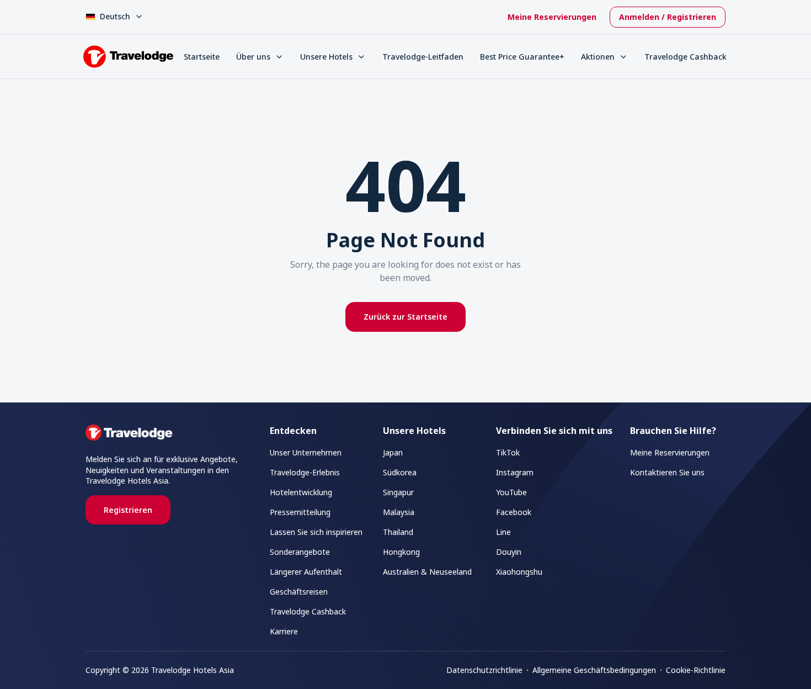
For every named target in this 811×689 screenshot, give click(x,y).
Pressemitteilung (300, 512)
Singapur (398, 492)
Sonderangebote (300, 552)
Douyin (508, 552)
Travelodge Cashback (685, 56)
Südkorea (400, 472)
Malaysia (398, 512)
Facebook (513, 512)
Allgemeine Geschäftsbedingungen (594, 670)
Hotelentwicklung (301, 492)
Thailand (398, 532)
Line (503, 532)
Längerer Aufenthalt (306, 571)
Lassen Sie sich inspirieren (316, 532)
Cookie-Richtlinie (695, 670)
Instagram (514, 472)
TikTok (508, 452)
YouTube (511, 492)
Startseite (202, 56)
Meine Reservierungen (552, 17)
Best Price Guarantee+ (522, 56)
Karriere (284, 631)
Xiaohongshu (519, 571)
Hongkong (401, 552)
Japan (393, 452)
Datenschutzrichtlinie (484, 670)
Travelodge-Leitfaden (422, 56)
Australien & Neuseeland (427, 571)
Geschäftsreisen (299, 591)
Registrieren (128, 510)
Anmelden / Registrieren (667, 17)
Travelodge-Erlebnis (305, 472)
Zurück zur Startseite (405, 316)
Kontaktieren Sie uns (667, 472)
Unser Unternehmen (306, 452)
